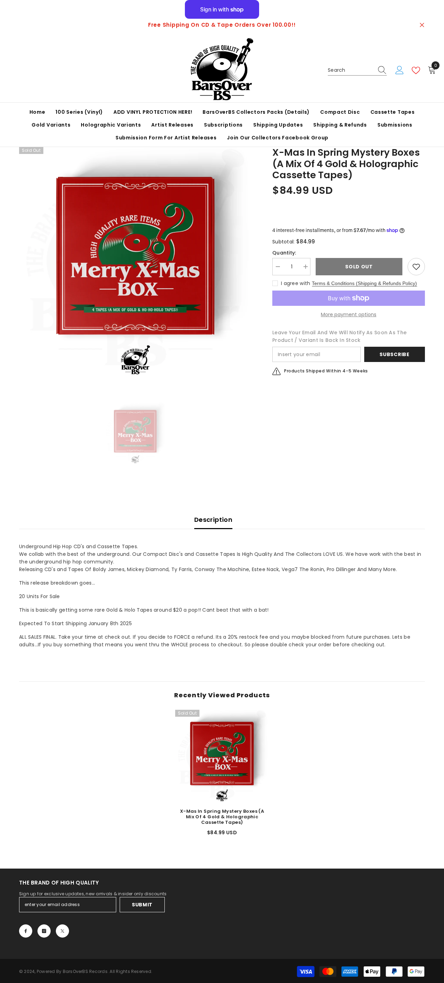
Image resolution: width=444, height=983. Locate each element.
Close (422, 25)
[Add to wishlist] (416, 266)
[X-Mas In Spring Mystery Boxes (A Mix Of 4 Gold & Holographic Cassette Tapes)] (222, 756)
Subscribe (394, 354)
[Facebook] (25, 931)
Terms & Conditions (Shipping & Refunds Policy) (364, 283)
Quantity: (284, 252)
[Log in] (399, 70)
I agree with (295, 283)
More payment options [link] (348, 314)
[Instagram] (44, 931)
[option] (222, 25)
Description (213, 519)
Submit (142, 904)
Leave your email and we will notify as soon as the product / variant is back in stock (339, 336)
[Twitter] (62, 931)
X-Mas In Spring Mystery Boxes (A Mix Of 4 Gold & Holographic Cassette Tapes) (222, 817)
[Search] (357, 70)
